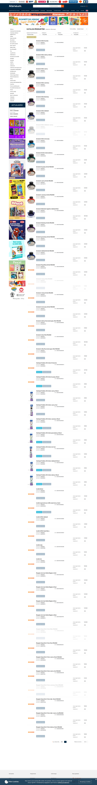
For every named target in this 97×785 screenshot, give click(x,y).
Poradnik (73, 10)
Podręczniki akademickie (15, 82)
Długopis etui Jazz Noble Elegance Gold (46, 573)
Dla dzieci (12, 40)
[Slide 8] (47, 26)
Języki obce (12, 53)
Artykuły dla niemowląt (15, 31)
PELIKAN (42, 42)
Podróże (12, 84)
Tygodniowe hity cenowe (14, 10)
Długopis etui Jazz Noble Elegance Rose (46, 601)
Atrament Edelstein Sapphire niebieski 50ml (47, 209)
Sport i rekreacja (14, 95)
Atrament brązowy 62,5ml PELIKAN (45, 167)
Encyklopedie (13, 49)
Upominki (12, 99)
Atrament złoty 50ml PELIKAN (43, 335)
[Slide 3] (40, 26)
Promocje (43, 10)
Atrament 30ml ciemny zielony (44, 55)
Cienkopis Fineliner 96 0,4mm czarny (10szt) (47, 391)
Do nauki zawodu (14, 43)
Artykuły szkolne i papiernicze (14, 33)
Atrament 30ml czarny (42, 69)
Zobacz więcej (13, 116)
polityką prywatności (63, 782)
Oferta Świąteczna (14, 77)
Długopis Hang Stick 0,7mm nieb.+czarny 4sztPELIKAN (49, 713)
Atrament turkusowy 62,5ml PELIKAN (45, 307)
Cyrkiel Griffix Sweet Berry (42, 531)
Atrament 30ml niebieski (42, 111)
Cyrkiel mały (39, 545)
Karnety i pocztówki (14, 56)
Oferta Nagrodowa (14, 75)
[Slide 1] (37, 26)
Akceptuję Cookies (85, 782)
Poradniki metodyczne (15, 88)
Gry (11, 51)
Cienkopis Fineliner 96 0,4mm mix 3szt (46, 447)
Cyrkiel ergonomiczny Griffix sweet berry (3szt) (48, 503)
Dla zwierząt (13, 42)
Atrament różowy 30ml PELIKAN (44, 279)
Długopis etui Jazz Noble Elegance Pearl (46, 587)
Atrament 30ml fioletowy (42, 97)
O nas (77, 10)
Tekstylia (12, 97)
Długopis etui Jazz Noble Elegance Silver (46, 615)
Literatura (12, 65)
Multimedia (12, 73)
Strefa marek (12, 1)
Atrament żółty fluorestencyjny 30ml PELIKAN (48, 349)
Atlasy (11, 36)
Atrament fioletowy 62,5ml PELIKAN (45, 223)
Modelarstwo (13, 71)
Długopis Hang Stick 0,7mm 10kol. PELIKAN (46, 629)
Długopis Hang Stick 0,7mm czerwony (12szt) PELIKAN (49, 685)
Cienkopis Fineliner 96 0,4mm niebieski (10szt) (48, 461)
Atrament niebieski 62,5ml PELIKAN (45, 251)
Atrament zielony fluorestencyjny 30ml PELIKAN (48, 321)
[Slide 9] (49, 26)
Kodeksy (12, 58)
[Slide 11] (52, 26)
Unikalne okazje (65, 10)
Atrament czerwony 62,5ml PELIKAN (45, 195)
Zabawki (12, 100)
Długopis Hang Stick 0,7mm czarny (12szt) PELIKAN (49, 657)
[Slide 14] (56, 26)
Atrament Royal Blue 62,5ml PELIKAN (45, 265)
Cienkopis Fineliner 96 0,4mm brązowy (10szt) (47, 377)
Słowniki (12, 93)
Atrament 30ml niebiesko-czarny (44, 125)
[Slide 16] (59, 26)
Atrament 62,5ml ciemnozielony (44, 153)
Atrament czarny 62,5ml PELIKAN (44, 181)
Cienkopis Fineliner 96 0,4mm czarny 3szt (46, 405)
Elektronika (12, 47)
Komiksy (12, 60)
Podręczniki (13, 80)
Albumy (12, 29)
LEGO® (11, 62)
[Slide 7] (46, 26)
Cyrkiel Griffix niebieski (42, 517)
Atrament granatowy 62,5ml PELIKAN (45, 237)
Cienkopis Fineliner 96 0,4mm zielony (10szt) (47, 475)
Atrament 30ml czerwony (42, 83)
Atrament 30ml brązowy (42, 41)
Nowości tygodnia (35, 10)
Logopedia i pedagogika (15, 69)
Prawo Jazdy (13, 91)
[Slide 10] (50, 26)
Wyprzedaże (49, 10)
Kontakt (82, 10)
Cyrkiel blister (39, 489)
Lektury (12, 64)
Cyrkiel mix (39, 559)
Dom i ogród (13, 45)
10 (61, 742)
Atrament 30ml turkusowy (42, 139)
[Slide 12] (53, 26)
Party (11, 78)
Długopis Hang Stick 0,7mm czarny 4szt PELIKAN (48, 671)
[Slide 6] (44, 26)
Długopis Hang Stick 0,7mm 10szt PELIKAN (46, 643)
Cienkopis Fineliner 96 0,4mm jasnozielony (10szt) (49, 433)
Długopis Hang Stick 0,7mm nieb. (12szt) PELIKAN (48, 699)
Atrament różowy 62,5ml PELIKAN (44, 293)
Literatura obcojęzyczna (15, 67)
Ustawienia (32, 778)
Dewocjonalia (13, 38)
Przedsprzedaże (57, 10)
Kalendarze (12, 54)
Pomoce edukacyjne (14, 86)
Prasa (11, 89)
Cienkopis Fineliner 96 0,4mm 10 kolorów (46, 363)
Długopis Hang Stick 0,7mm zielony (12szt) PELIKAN (49, 727)
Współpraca (53, 778)
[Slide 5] (43, 26)
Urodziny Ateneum (25, 10)
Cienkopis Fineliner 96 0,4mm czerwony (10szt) (48, 419)
